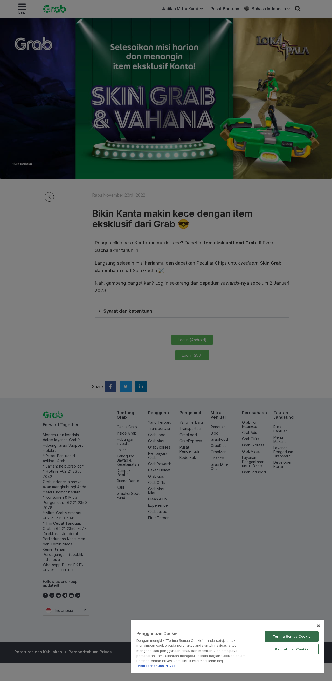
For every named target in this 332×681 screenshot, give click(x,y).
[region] (227, 646)
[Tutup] (318, 625)
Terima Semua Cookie (291, 636)
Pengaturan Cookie (291, 649)
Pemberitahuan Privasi (157, 666)
